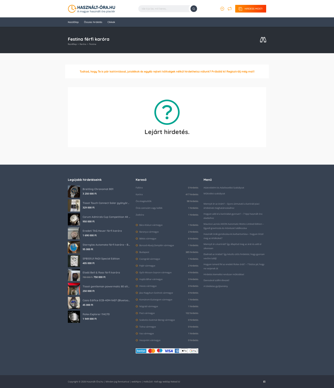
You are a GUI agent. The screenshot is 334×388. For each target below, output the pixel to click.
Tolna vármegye (147, 326)
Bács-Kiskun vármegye (150, 225)
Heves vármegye (148, 286)
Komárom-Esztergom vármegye (155, 299)
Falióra (139, 187)
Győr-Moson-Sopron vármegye (155, 272)
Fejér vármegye (147, 265)
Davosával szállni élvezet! (216, 280)
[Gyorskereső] (263, 40)
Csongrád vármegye (149, 258)
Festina (92, 44)
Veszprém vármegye (149, 340)
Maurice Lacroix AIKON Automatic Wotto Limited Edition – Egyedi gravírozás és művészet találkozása (234, 226)
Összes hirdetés (93, 22)
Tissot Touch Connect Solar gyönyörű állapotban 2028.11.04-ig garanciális (106, 203)
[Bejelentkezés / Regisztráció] (222, 9)
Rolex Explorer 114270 (96, 314)
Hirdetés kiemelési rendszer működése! (224, 274)
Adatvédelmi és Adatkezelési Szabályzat (224, 187)
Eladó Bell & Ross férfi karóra (101, 272)
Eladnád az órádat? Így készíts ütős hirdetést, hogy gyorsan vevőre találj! (234, 256)
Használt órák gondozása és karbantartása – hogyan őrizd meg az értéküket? (233, 236)
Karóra (83, 44)
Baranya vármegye (149, 231)
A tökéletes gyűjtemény (216, 286)
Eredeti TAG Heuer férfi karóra (102, 230)
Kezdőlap (73, 22)
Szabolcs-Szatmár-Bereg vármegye (157, 319)
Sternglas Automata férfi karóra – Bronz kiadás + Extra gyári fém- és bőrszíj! (106, 244)
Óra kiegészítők (144, 201)
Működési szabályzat (214, 193)
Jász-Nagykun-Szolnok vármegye (156, 292)
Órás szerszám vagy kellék (149, 207)
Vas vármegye (146, 333)
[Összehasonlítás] (230, 9)
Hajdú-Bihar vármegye (150, 279)
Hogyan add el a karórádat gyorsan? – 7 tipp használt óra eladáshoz (233, 216)
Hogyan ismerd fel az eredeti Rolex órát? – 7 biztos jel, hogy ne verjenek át (234, 266)
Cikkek (111, 22)
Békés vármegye (147, 238)
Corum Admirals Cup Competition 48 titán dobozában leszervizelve (106, 217)
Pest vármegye (147, 313)
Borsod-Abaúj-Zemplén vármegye (156, 245)
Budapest (144, 252)
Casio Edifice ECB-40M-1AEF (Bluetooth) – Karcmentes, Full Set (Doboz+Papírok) (106, 300)
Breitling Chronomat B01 (98, 189)
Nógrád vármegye (148, 306)
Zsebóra (140, 214)
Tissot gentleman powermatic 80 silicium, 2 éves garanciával (106, 286)
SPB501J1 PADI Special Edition (101, 258)
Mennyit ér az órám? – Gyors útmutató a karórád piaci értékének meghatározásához (231, 205)
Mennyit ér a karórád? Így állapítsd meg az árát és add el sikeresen (232, 246)
